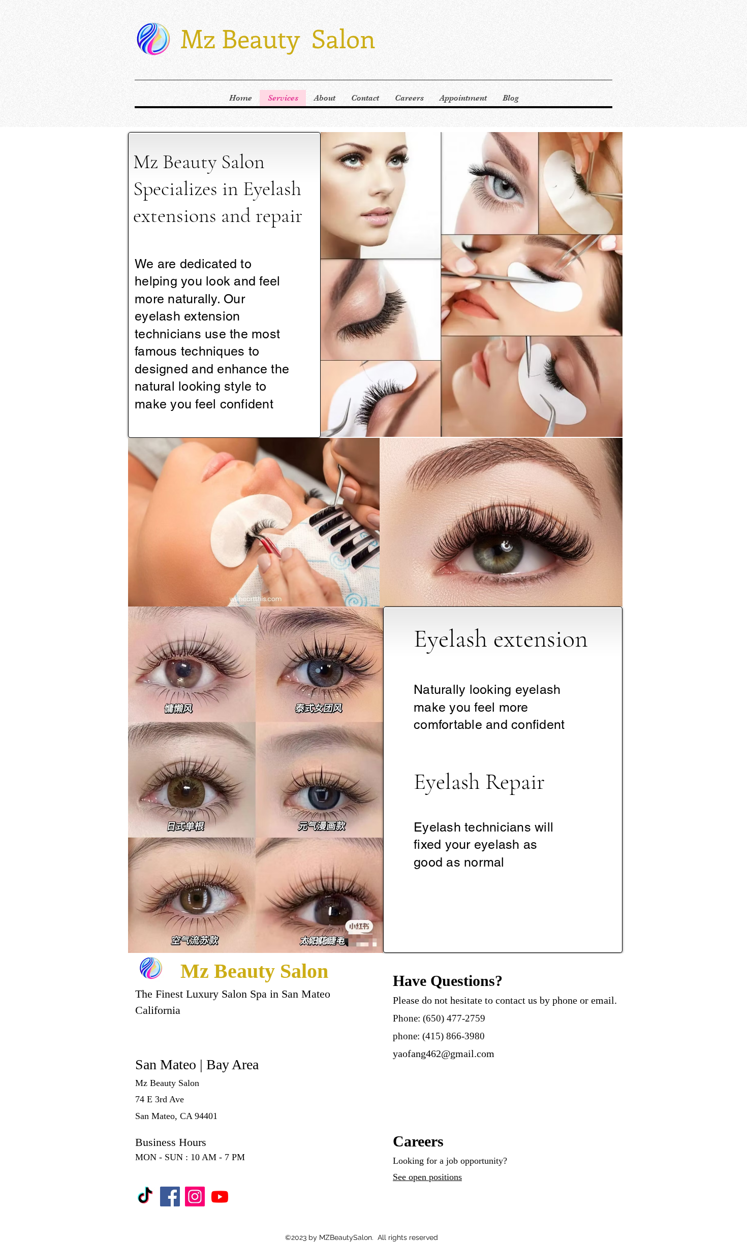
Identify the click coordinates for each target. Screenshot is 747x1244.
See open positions (427, 1177)
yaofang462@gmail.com (443, 1053)
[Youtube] (220, 1196)
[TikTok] (145, 1196)
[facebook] (195, 1196)
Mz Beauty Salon (278, 38)
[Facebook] (170, 1196)
